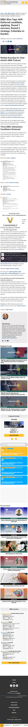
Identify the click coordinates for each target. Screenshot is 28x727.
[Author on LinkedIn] (3, 340)
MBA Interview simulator (18, 82)
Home (2, 13)
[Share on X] (6, 41)
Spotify (17, 268)
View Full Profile (14, 435)
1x (8, 258)
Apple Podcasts (10, 268)
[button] (12, 439)
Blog (6, 13)
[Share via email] (11, 41)
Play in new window (13, 263)
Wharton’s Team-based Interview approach (11, 113)
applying (13, 158)
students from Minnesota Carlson (15, 117)
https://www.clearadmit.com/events (14, 105)
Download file (4, 263)
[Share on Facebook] (8, 41)
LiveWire (2, 725)
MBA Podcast (11, 13)
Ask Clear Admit (21, 305)
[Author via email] (8, 340)
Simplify (2, 304)
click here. (21, 249)
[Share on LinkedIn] (3, 41)
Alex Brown (20, 38)
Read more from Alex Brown (9, 338)
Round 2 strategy (14, 182)
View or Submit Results (14, 662)
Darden (9, 194)
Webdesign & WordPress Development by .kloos (14, 721)
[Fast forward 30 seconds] (11, 259)
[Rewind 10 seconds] (6, 259)
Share (25, 261)
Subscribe (20, 261)
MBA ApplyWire (14, 271)
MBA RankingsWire (14, 273)
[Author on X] (5, 340)
